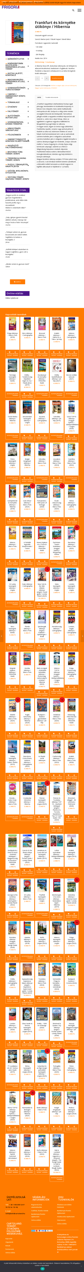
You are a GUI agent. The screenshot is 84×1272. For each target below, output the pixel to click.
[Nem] (81, 1266)
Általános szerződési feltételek (64, 1206)
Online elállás (10, 1253)
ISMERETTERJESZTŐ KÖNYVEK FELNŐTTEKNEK (17, 140)
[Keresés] (72, 10)
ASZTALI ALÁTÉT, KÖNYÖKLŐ (14, 74)
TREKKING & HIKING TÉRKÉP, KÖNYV (15, 159)
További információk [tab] (51, 97)
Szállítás (4, 1)
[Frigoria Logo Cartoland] (13, 10)
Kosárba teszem (57, 78)
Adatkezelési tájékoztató (65, 1217)
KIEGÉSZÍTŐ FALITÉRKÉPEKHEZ (13, 146)
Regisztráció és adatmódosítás (36, 1206)
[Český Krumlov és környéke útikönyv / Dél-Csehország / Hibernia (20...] (1, 636)
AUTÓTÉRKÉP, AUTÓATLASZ (17, 116)
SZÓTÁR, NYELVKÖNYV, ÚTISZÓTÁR (17, 172)
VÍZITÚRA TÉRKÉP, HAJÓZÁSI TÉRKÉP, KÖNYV (17, 178)
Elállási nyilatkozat (11, 298)
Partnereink (9, 1249)
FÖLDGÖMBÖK (18, 134)
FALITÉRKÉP (18, 111)
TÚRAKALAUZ (18, 102)
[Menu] (78, 10)
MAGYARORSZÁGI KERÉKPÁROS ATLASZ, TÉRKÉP (17, 81)
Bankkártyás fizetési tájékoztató (38, 1215)
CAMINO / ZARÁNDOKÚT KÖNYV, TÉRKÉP (15, 96)
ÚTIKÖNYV (18, 106)
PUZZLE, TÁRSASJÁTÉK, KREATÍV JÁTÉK (17, 165)
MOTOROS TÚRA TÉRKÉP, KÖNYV (13, 153)
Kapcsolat (8, 1239)
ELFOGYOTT (9, 393)
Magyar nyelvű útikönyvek (42, 88)
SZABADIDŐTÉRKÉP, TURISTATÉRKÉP (17, 89)
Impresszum (61, 1220)
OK (43, 1269)
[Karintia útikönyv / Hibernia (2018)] (82, 636)
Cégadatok (9, 1242)
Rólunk (7, 1246)
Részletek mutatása (15, 354)
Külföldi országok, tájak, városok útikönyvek (63, 85)
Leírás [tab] (39, 97)
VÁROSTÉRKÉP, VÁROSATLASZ (13, 129)
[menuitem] (5, 1)
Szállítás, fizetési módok (39, 1211)
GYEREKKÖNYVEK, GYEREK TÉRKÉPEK (17, 123)
